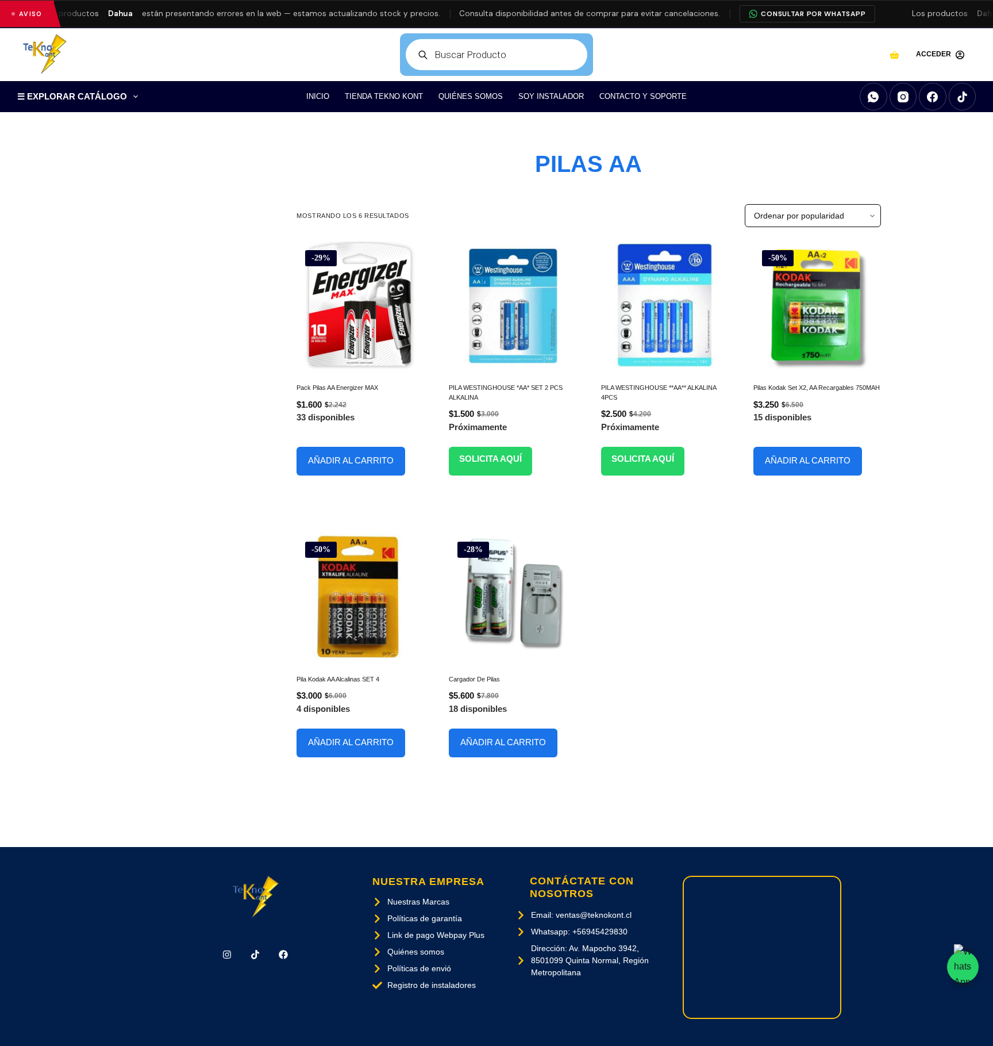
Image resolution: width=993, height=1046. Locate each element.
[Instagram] (903, 96)
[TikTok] (962, 96)
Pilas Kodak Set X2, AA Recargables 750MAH (816, 387)
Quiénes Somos (470, 96)
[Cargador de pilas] (512, 596)
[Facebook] (932, 96)
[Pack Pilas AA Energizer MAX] (360, 305)
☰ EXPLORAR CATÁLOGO (72, 96)
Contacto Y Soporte (643, 96)
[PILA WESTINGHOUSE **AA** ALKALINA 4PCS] (664, 305)
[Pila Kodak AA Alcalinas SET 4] (360, 596)
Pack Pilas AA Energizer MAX (337, 387)
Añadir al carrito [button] (351, 460)
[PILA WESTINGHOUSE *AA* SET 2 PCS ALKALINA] (512, 305)
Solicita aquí (490, 458)
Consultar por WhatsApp (813, 13)
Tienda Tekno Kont (384, 96)
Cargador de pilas (474, 679)
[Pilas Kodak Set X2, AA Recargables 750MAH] (816, 305)
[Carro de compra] (894, 55)
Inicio (317, 96)
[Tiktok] (255, 955)
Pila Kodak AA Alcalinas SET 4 (338, 679)
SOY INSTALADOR (551, 96)
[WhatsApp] (873, 96)
